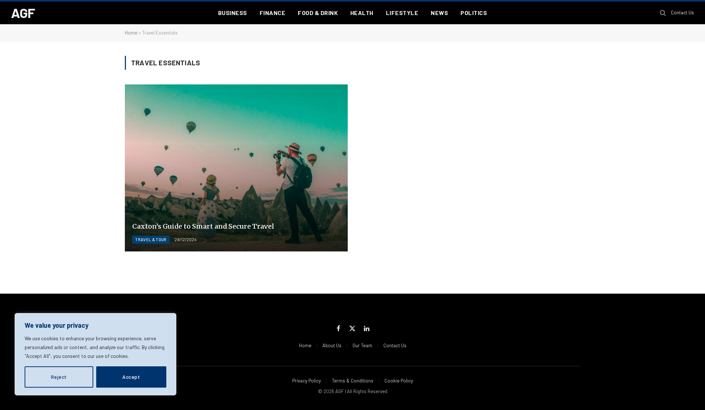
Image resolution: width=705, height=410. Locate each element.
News (439, 12)
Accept (131, 377)
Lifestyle (402, 12)
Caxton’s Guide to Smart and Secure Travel (203, 226)
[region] (95, 354)
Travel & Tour (150, 239)
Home (131, 33)
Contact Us (682, 12)
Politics (473, 12)
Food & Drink (318, 12)
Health (361, 12)
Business (232, 12)
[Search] (663, 13)
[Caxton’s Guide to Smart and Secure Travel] (236, 168)
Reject (59, 377)
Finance (272, 12)
